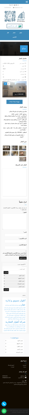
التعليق (25, 212)
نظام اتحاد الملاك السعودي (8, 330)
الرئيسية (24, 365)
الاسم (25, 232)
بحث (5, 272)
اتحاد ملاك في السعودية (21, 311)
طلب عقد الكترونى (12, 26)
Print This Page (14, 102)
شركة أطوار (10, 318)
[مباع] (22, 147)
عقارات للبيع (12, 328)
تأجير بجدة (7, 311)
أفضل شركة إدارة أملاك (16, 305)
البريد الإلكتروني (23, 238)
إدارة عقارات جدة (18, 309)
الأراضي (14, 37)
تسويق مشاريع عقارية (9, 317)
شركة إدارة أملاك (22, 324)
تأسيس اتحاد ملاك (15, 313)
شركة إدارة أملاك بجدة (14, 324)
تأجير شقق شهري (22, 313)
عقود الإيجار (8, 328)
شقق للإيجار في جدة (10, 326)
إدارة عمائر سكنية (11, 309)
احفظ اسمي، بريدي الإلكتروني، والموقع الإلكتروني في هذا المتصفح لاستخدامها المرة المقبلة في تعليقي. (15, 253)
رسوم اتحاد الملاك (16, 318)
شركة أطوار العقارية (15, 321)
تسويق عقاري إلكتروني (17, 317)
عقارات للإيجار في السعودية (20, 328)
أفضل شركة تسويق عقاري (13, 307)
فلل (8, 32)
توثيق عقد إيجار (22, 318)
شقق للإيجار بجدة (17, 326)
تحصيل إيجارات (16, 315)
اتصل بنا (12, 366)
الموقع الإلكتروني (23, 244)
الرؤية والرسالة (11, 365)
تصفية (5, 289)
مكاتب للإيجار (16, 330)
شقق (20, 32)
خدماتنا (24, 366)
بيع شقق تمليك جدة (12, 311)
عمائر (14, 32)
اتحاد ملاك (6, 309)
